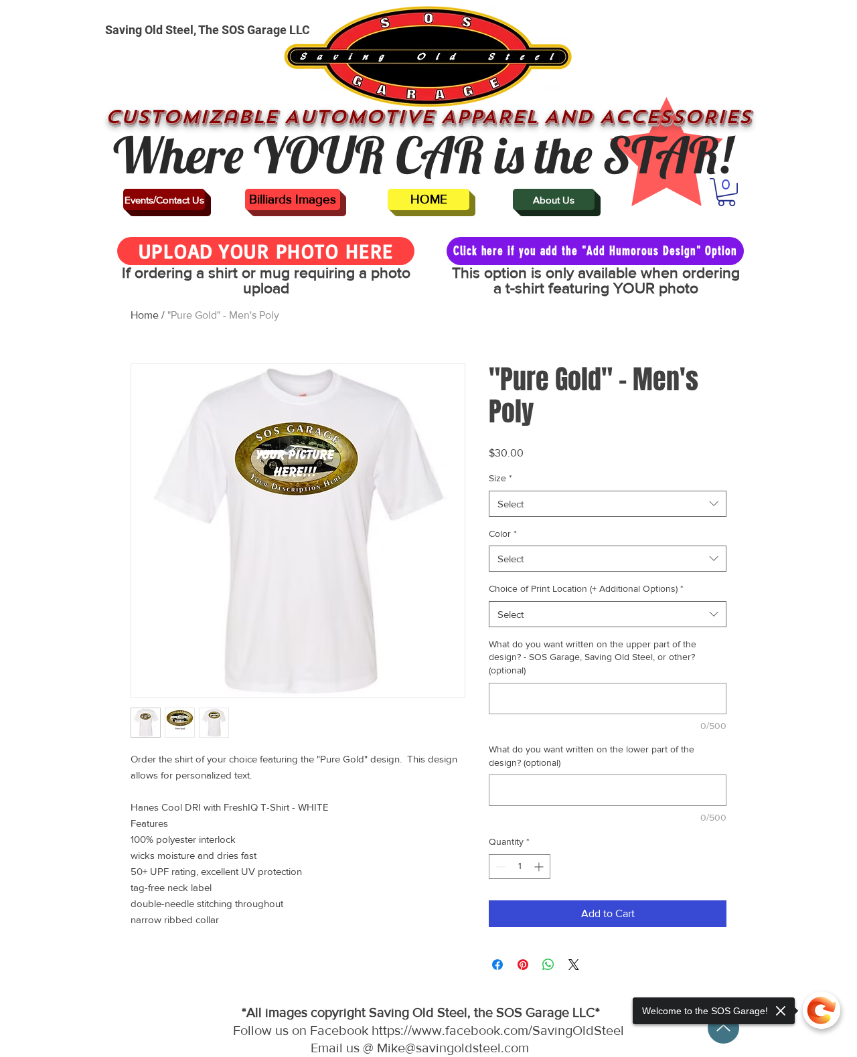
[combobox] (607, 504)
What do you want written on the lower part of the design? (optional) (591, 756)
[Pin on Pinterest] (523, 965)
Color (503, 533)
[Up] (723, 1028)
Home (145, 315)
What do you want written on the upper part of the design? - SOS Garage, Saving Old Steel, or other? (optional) (592, 657)
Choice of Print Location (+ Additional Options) (586, 588)
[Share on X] (574, 965)
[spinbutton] (520, 866)
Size (500, 478)
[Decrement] (499, 866)
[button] (726, 192)
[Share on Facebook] (497, 965)
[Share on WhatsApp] (548, 965)
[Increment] (540, 866)
